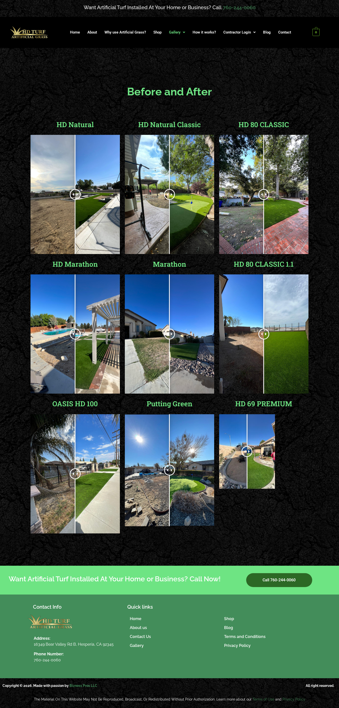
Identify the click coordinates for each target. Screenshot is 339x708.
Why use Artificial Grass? (125, 32)
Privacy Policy (237, 645)
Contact (284, 32)
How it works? (204, 32)
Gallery (174, 32)
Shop (157, 32)
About (92, 32)
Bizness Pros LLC (83, 686)
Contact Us (140, 636)
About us (138, 627)
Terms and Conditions (245, 636)
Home (75, 32)
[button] (177, 32)
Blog (267, 32)
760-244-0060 (239, 7)
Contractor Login (237, 32)
